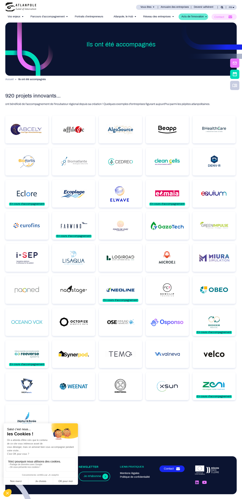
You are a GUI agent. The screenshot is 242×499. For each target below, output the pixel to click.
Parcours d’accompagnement (47, 16)
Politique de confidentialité (135, 477)
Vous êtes (145, 7)
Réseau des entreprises (157, 16)
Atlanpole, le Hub (123, 16)
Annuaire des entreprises (175, 7)
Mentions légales (129, 473)
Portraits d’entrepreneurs (89, 16)
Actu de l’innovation (192, 16)
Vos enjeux (14, 16)
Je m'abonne (92, 476)
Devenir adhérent (203, 7)
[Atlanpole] (20, 7)
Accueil (9, 79)
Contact (219, 17)
